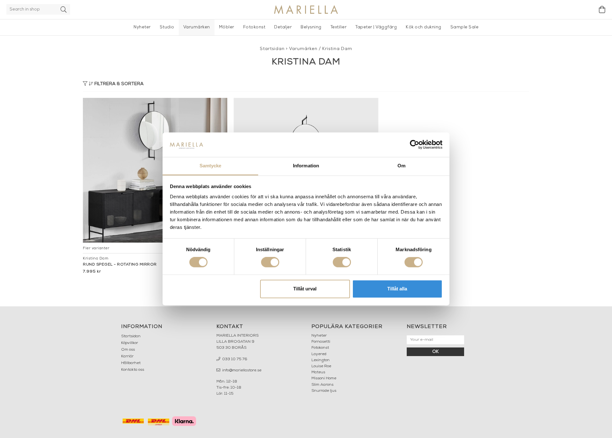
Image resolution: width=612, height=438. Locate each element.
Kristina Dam (337, 49)
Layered (318, 354)
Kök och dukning (423, 27)
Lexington (320, 360)
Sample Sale (464, 27)
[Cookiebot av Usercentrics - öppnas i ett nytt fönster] (414, 145)
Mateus (318, 372)
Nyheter (142, 27)
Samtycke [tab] (211, 165)
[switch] (270, 262)
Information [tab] (306, 165)
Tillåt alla (397, 288)
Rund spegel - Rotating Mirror (120, 264)
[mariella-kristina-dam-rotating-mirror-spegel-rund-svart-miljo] (155, 170)
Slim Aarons (322, 385)
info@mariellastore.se (241, 370)
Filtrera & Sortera (118, 84)
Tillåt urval (305, 288)
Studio (167, 27)
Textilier (339, 27)
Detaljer (283, 27)
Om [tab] (401, 165)
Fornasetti (320, 342)
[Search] (64, 9)
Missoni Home (323, 378)
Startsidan (272, 49)
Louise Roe (321, 366)
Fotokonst (254, 27)
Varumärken (196, 27)
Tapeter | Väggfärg (376, 27)
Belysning (311, 27)
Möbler (226, 27)
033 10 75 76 (234, 359)
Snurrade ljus (323, 391)
